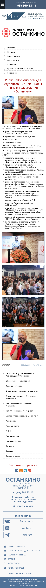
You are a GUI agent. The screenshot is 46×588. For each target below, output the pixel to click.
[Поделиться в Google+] (29, 470)
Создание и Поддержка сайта (28, 585)
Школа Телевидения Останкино (27, 579)
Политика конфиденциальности (24, 550)
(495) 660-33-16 (25, 5)
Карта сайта (14, 563)
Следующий (38, 365)
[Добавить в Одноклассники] (21, 470)
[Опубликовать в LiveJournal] (25, 470)
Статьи (11, 559)
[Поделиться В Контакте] (16, 470)
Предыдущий (25, 365)
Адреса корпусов (16, 568)
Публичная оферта (17, 555)
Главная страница (16, 546)
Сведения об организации (25, 2)
